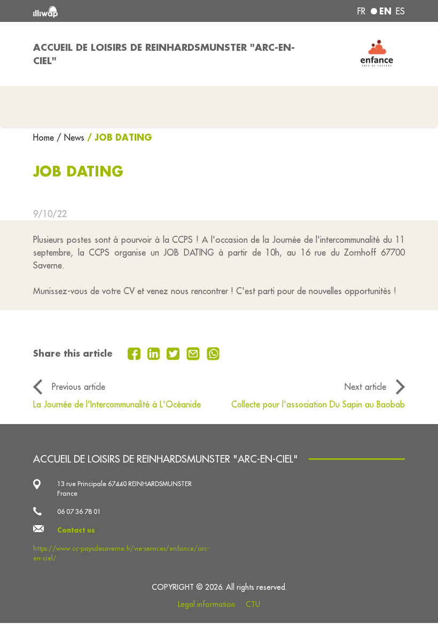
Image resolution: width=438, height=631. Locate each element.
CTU (253, 604)
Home (45, 137)
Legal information (206, 604)
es (400, 11)
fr (361, 11)
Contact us (76, 530)
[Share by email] (194, 353)
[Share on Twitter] (174, 353)
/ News (70, 137)
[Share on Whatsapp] (213, 353)
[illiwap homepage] (107, 11)
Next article (365, 386)
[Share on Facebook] (135, 353)
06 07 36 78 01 (79, 511)
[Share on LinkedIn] (155, 353)
